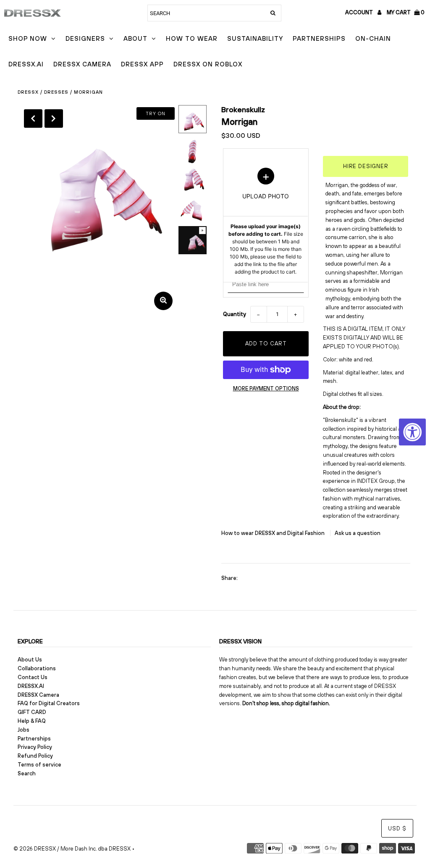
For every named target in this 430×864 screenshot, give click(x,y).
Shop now (27, 38)
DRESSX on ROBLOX (207, 64)
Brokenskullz (243, 109)
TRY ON (155, 113)
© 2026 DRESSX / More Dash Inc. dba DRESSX (72, 849)
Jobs (23, 730)
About (135, 38)
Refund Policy (35, 756)
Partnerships (319, 38)
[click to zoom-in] (163, 301)
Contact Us (32, 677)
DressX (28, 92)
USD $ (397, 828)
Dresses (56, 92)
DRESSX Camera (82, 64)
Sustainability (255, 38)
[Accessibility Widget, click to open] (412, 432)
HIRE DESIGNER (365, 166)
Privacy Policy (35, 747)
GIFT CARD (32, 712)
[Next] (54, 118)
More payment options (266, 388)
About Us (30, 659)
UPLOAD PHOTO (265, 221)
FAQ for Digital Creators (49, 703)
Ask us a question (357, 533)
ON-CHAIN (373, 38)
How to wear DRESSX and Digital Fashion (273, 533)
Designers (85, 38)
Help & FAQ (32, 721)
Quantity (234, 314)
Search (27, 773)
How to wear (192, 38)
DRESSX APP (142, 64)
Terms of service (39, 764)
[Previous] (33, 118)
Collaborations (37, 668)
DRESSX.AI (26, 64)
